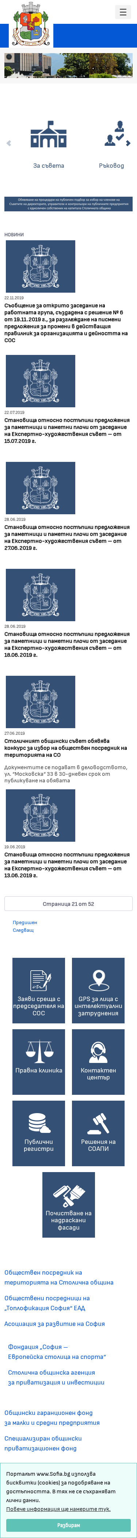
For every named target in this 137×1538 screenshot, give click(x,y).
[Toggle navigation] (123, 12)
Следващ (23, 930)
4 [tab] (100, 68)
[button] (68, 903)
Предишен (25, 922)
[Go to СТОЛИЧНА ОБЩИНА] (31, 24)
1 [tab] (78, 68)
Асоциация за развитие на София (54, 1323)
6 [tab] (115, 68)
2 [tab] (86, 68)
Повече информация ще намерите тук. (58, 1508)
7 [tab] (122, 68)
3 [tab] (93, 68)
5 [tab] (108, 68)
